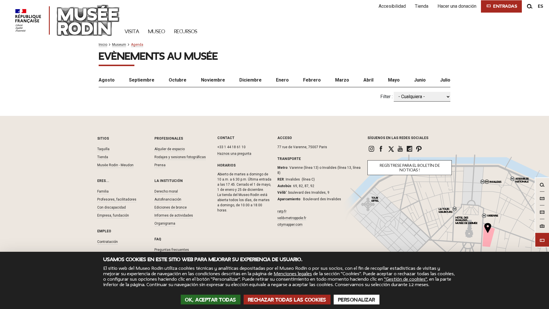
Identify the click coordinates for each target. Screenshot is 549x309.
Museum (119, 45)
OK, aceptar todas (210, 300)
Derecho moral (166, 191)
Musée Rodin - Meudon (115, 165)
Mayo (394, 80)
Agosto (107, 80)
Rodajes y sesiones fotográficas (180, 157)
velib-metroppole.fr (291, 218)
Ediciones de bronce (170, 207)
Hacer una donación (456, 6)
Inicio (103, 45)
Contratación (107, 242)
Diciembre (250, 80)
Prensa (160, 165)
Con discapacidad (111, 207)
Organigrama (164, 223)
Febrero (312, 80)
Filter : (386, 96)
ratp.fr (282, 211)
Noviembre (213, 80)
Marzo (342, 80)
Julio (445, 80)
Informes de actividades (173, 215)
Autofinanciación (167, 199)
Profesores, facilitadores (116, 199)
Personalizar (356, 300)
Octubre (177, 80)
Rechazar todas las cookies (287, 300)
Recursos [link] (185, 31)
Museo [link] (156, 31)
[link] (372, 148)
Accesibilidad (392, 6)
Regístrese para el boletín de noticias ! (410, 167)
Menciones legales (293, 274)
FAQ (157, 239)
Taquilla (103, 149)
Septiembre (141, 80)
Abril (368, 80)
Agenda (137, 45)
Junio (420, 80)
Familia (103, 191)
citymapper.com (290, 225)
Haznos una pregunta (234, 154)
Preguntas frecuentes (171, 250)
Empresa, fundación (113, 215)
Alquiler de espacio (169, 149)
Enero (282, 80)
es (540, 6)
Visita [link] (132, 31)
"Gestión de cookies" (405, 279)
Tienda (421, 6)
